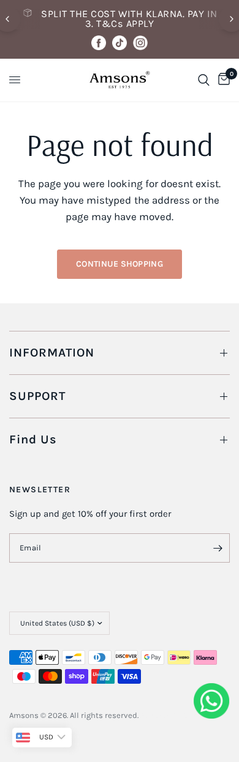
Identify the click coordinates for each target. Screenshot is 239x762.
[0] (222, 80)
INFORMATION (51, 353)
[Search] (204, 80)
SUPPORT (37, 396)
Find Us (33, 439)
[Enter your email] (217, 548)
